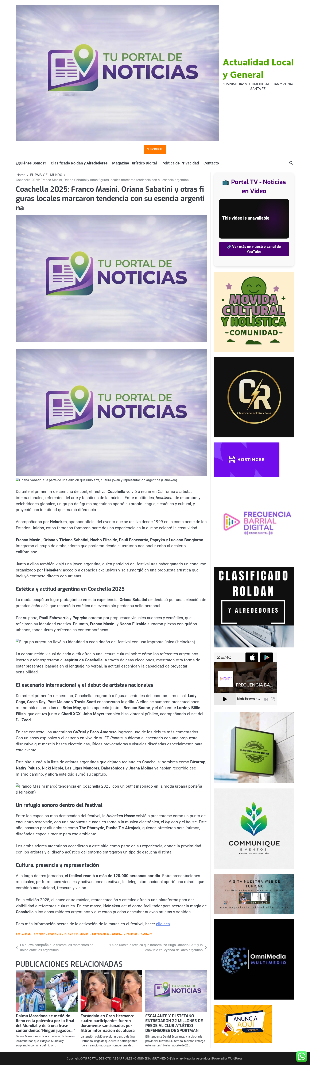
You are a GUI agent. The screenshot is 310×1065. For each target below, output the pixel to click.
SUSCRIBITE (155, 149)
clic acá (163, 923)
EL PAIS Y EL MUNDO (77, 934)
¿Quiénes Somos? (31, 163)
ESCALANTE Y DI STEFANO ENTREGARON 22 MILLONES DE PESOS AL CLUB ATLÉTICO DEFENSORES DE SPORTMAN (174, 1023)
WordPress (235, 1058)
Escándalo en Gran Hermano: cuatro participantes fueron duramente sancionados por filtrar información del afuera (108, 1023)
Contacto (211, 163)
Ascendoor (203, 1058)
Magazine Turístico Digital (134, 163)
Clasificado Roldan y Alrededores (79, 163)
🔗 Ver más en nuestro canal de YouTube (254, 249)
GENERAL (117, 934)
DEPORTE (39, 934)
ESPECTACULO (100, 934)
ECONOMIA (54, 934)
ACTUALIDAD (23, 934)
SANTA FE (146, 934)
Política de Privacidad (180, 163)
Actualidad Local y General (258, 69)
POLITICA (132, 934)
